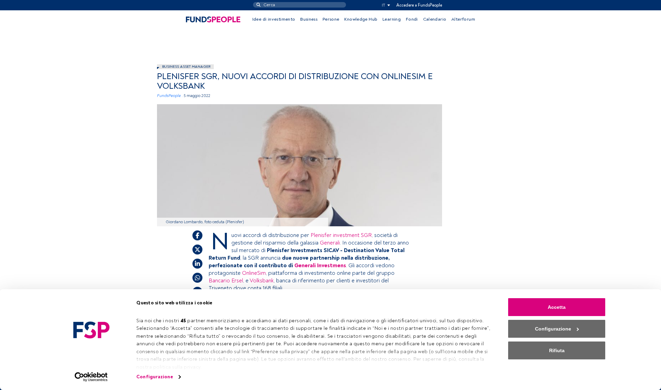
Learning (391, 19)
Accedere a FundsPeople (419, 5)
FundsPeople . (170, 95)
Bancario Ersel (226, 280)
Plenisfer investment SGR (341, 235)
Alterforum (463, 19)
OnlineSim (254, 273)
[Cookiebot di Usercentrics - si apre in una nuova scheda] (91, 377)
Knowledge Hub (360, 19)
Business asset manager (186, 66)
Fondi (412, 19)
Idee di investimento (273, 19)
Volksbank (262, 280)
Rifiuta (557, 350)
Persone (331, 19)
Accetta (557, 307)
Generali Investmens (320, 265)
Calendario (435, 19)
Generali (330, 242)
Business (308, 19)
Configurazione (154, 377)
